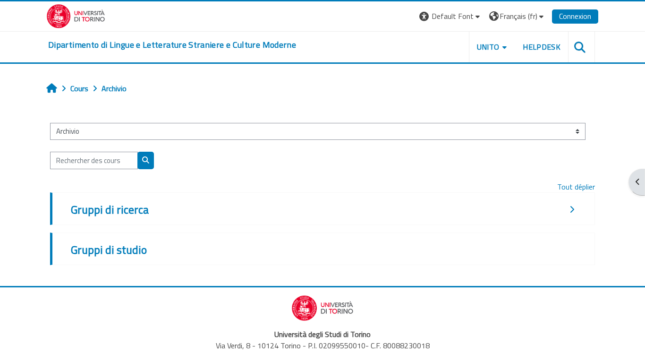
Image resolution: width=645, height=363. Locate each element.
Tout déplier (576, 186)
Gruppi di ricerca (110, 209)
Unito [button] (488, 46)
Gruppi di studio (109, 249)
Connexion (575, 16)
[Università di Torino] (75, 15)
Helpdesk (541, 46)
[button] (451, 16)
